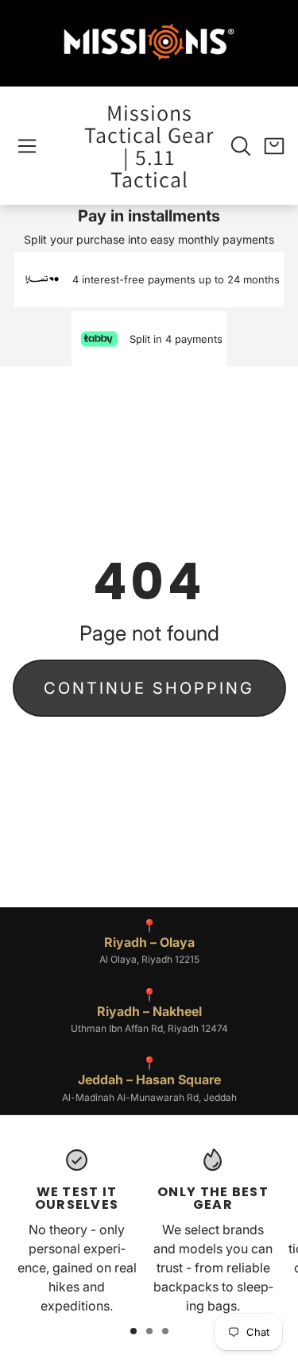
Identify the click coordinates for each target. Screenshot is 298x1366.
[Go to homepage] (149, 43)
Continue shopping (149, 688)
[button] (27, 146)
